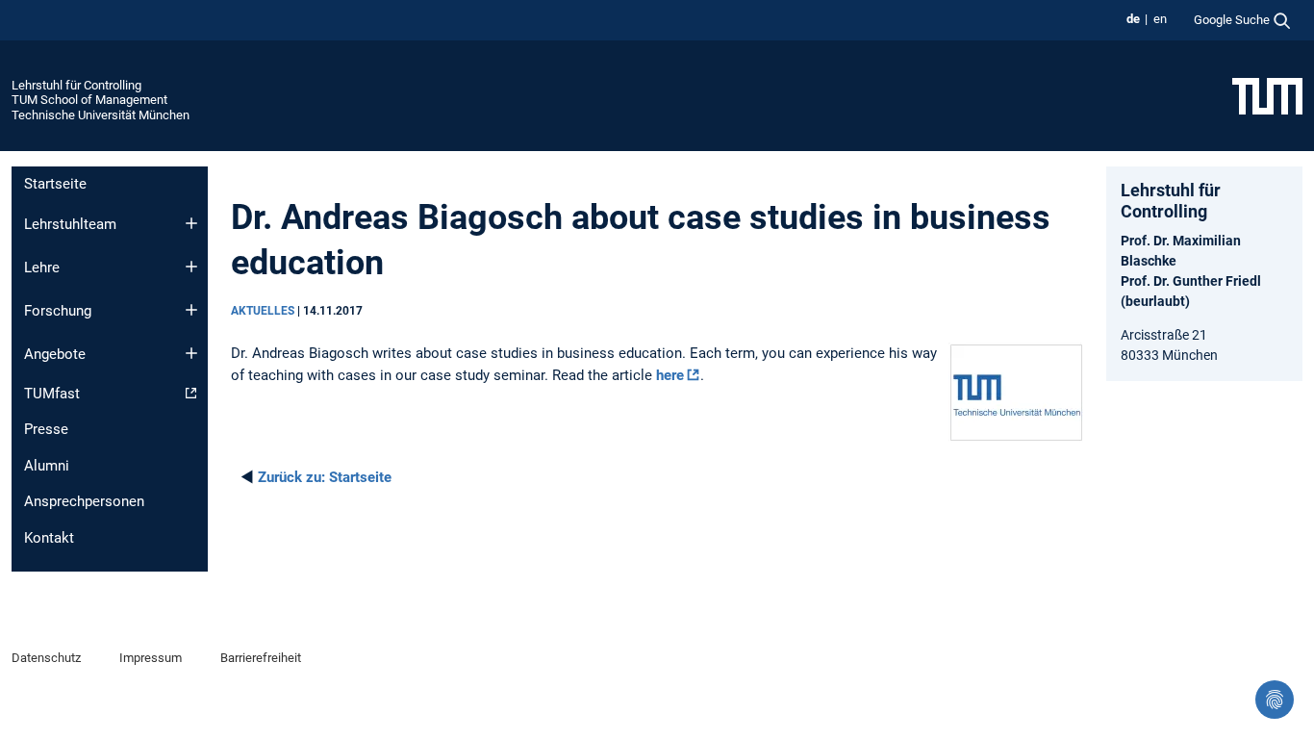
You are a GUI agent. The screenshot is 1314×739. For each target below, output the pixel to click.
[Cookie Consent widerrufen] (1274, 699)
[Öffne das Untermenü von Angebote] (191, 353)
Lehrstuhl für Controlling (76, 85)
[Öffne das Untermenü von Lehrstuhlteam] (191, 223)
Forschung (57, 310)
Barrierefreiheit (260, 657)
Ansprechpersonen (84, 501)
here (670, 375)
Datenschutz (46, 657)
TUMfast (52, 393)
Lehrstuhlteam (70, 224)
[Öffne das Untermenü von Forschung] (191, 309)
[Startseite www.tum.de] (1267, 95)
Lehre (42, 267)
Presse (46, 429)
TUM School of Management (89, 99)
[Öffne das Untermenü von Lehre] (191, 266)
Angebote (55, 354)
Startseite (55, 183)
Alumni (46, 465)
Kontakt (49, 538)
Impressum (150, 657)
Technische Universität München (101, 115)
